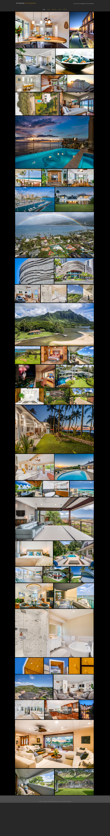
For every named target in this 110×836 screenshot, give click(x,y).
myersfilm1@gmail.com (83, 3)
